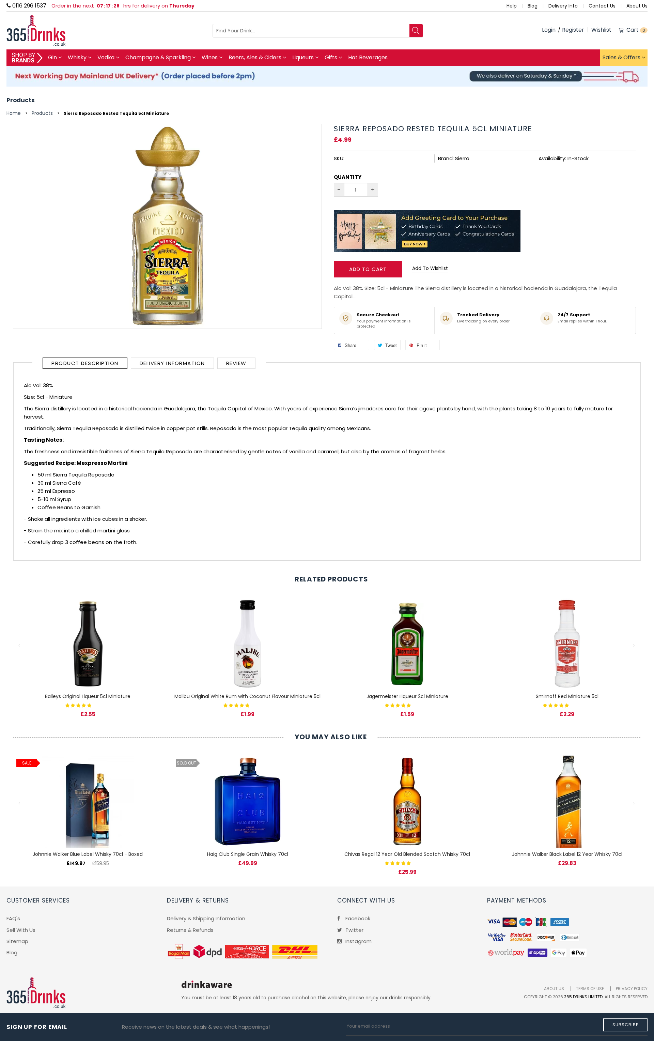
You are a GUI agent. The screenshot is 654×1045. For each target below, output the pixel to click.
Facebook (357, 918)
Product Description (85, 363)
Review (236, 363)
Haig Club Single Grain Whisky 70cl (247, 854)
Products (20, 100)
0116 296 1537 (28, 6)
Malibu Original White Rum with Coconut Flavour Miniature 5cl (247, 696)
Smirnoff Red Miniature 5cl (567, 696)
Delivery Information (172, 363)
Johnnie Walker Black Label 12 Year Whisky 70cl (567, 854)
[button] (79, 705)
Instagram (358, 941)
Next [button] (634, 645)
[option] (88, 650)
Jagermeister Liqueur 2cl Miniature (407, 696)
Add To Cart (368, 269)
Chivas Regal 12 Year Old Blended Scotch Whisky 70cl (407, 854)
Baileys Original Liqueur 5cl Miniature (87, 696)
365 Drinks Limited (583, 997)
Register (573, 30)
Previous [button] (20, 645)
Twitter (353, 930)
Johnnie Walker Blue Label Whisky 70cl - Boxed (88, 854)
